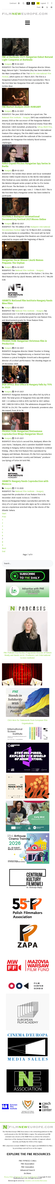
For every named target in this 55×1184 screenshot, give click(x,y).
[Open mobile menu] (27, 23)
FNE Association (27, 1164)
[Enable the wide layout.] (51, 3)
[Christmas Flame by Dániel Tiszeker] (15, 331)
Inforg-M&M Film (44, 127)
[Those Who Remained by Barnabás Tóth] (15, 96)
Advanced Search (27, 1170)
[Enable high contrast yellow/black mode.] (38, 3)
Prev (4, 517)
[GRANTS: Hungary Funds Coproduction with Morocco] (15, 471)
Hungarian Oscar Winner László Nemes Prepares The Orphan (22, 261)
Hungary (8, 64)
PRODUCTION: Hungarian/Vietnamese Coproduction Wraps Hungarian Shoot (22, 432)
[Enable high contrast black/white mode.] (28, 3)
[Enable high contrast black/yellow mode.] (33, 3)
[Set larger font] (51, 7)
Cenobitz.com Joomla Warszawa (36, 1181)
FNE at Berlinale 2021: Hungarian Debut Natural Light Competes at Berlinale (27, 58)
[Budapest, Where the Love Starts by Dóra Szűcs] (15, 421)
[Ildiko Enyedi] (15, 153)
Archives (27, 1173)
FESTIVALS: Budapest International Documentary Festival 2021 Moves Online (24, 218)
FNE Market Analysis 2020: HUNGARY (21, 107)
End (3, 551)
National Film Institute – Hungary (16, 117)
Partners (18, 1177)
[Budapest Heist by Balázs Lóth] (15, 374)
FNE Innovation (27, 1167)
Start (4, 513)
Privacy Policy (9, 1177)
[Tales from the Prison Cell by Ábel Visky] (15, 206)
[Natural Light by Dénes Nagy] (15, 47)
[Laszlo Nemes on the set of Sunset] (15, 250)
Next (4, 548)
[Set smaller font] (42, 7)
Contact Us (26, 1177)
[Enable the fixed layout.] (48, 3)
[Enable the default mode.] (18, 3)
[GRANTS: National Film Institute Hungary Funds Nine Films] (15, 290)
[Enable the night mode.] (23, 3)
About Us (34, 1177)
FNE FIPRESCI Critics (27, 1161)
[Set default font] (47, 7)
